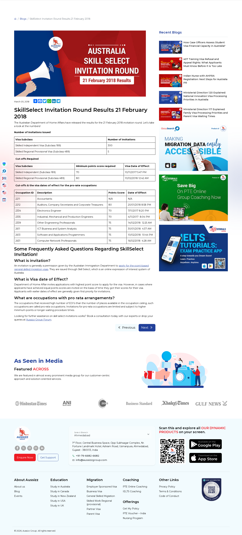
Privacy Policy (167, 486)
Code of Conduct (169, 496)
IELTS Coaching (132, 491)
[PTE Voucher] (4, 178)
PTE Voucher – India (134, 513)
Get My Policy (131, 508)
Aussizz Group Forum (38, 319)
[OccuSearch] (4, 171)
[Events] (4, 199)
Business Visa (94, 491)
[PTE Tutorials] (4, 185)
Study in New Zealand (63, 496)
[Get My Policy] (4, 163)
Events (18, 496)
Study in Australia (60, 486)
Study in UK (57, 505)
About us (19, 486)
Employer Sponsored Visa (102, 486)
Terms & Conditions (170, 491)
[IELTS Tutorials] (4, 192)
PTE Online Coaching (135, 486)
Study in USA (57, 500)
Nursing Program (133, 518)
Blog (17, 491)
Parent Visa (93, 513)
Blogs (23, 18)
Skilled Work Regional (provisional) (99, 502)
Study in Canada (59, 491)
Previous (128, 327)
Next (144, 327)
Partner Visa (94, 509)
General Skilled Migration (101, 496)
